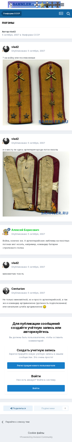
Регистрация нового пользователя (36, 365)
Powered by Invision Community (37, 437)
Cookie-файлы (36, 432)
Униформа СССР (31, 34)
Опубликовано (28, 50)
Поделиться (19, 408)
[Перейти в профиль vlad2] (6, 49)
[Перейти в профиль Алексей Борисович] (6, 232)
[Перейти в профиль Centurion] (6, 291)
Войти (36, 388)
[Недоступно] (36, 92)
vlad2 (12, 31)
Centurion (18, 288)
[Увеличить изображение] (44, 306)
